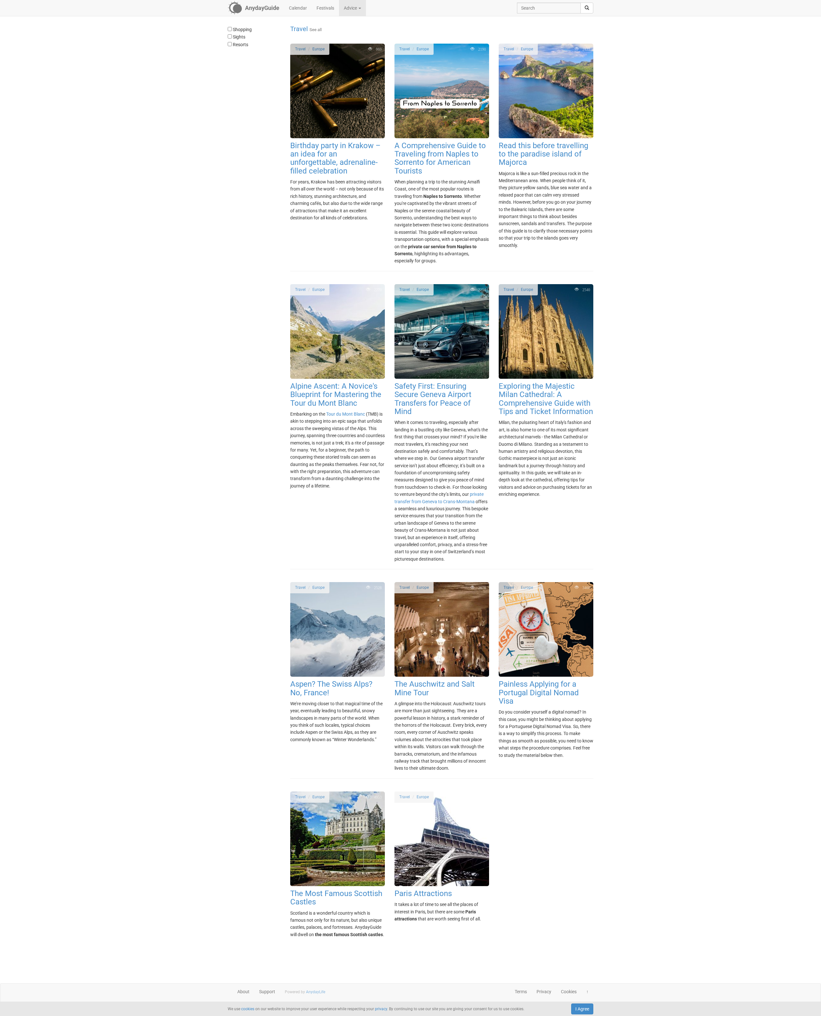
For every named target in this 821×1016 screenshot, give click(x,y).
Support (267, 991)
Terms (521, 991)
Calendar (298, 8)
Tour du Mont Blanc (345, 414)
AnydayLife (315, 992)
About (243, 991)
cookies (247, 1009)
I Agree (582, 1009)
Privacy (544, 991)
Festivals (325, 8)
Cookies (569, 991)
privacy (381, 1009)
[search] (586, 8)
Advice (351, 8)
